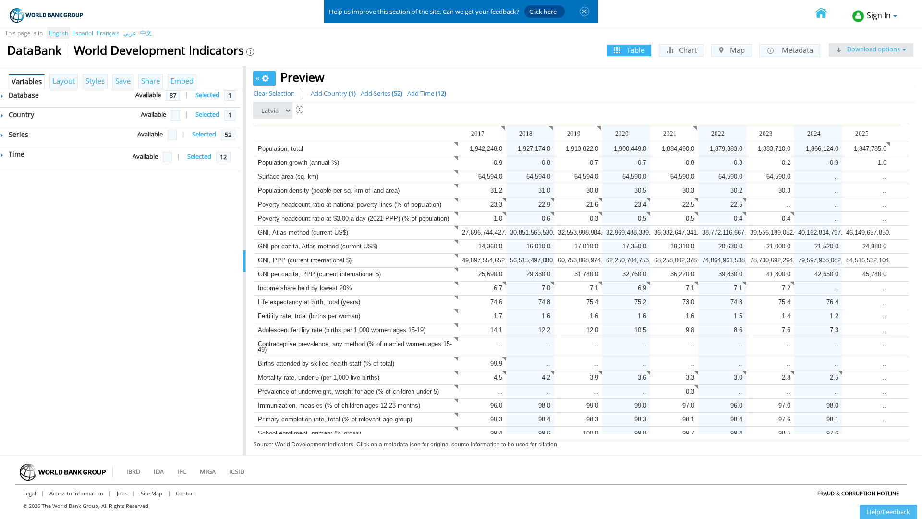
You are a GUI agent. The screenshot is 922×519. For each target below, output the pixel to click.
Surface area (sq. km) (288, 176)
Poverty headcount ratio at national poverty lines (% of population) (349, 204)
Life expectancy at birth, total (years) (309, 302)
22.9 (544, 204)
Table (634, 50)
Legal (29, 493)
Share (150, 81)
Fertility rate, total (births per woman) (309, 316)
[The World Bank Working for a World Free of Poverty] (46, 15)
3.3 (690, 377)
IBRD (133, 471)
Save (123, 81)
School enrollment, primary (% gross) (309, 433)
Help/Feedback (888, 511)
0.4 (738, 218)
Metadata (796, 50)
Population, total (280, 148)
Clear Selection (274, 93)
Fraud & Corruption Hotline (858, 493)
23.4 (640, 204)
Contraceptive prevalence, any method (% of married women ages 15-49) (355, 346)
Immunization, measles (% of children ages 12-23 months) (339, 405)
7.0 (546, 288)
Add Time (425, 93)
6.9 (642, 288)
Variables (27, 81)
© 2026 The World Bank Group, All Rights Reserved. (86, 505)
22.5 (688, 204)
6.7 (498, 288)
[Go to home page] (826, 14)
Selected (207, 94)
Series (17, 134)
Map (736, 50)
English (58, 33)
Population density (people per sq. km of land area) (329, 190)
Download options (873, 49)
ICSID (236, 471)
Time (15, 154)
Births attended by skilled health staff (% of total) (326, 363)
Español (82, 33)
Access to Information (76, 493)
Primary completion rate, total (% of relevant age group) (335, 419)
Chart (687, 50)
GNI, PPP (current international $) (305, 260)
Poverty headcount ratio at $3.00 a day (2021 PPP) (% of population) (353, 218)
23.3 (496, 204)
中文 (146, 33)
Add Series (380, 93)
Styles (95, 81)
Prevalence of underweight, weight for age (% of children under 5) (348, 391)
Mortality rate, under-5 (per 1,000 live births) (318, 377)
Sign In (879, 15)
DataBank (34, 50)
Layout (63, 81)
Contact (185, 493)
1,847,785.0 (870, 148)
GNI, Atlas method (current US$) (303, 232)
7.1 (594, 288)
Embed (182, 81)
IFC (181, 471)
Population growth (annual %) (298, 162)
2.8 (786, 377)
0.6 (546, 218)
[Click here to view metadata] (501, 133)
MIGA (208, 471)
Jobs (122, 493)
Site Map (151, 493)
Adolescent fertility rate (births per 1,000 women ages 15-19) (341, 330)
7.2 (786, 288)
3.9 (594, 377)
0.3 (594, 218)
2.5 (834, 377)
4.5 (498, 377)
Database (23, 94)
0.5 (642, 218)
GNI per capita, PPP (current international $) (319, 274)
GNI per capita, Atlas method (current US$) (317, 246)
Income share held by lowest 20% (305, 288)
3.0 (738, 377)
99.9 (496, 363)
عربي (129, 33)
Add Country (332, 93)
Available (148, 94)
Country (20, 114)
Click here (543, 11)
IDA (159, 471)
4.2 (546, 377)
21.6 (592, 204)
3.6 (642, 377)
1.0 (498, 218)
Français (108, 33)
